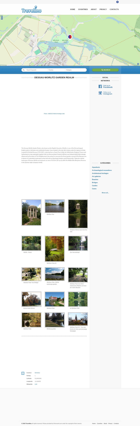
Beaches (95, 179)
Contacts (114, 9)
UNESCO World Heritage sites (56, 113)
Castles (94, 185)
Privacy (103, 9)
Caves (94, 189)
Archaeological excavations (102, 170)
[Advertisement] (54, 95)
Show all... (105, 192)
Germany (37, 372)
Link (36, 384)
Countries (83, 9)
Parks (45, 113)
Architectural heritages (100, 173)
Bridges (95, 182)
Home (72, 9)
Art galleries (96, 176)
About (94, 9)
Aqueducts (96, 167)
